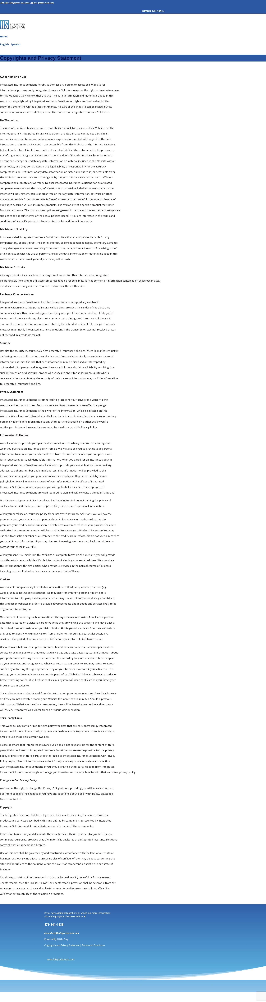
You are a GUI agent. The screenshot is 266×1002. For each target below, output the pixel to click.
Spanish (15, 44)
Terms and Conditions (93, 945)
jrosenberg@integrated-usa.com (61, 933)
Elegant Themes (19, 997)
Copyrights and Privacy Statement (62, 945)
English (4, 44)
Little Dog (62, 939)
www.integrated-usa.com (60, 959)
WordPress (44, 997)
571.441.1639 (6, 2)
